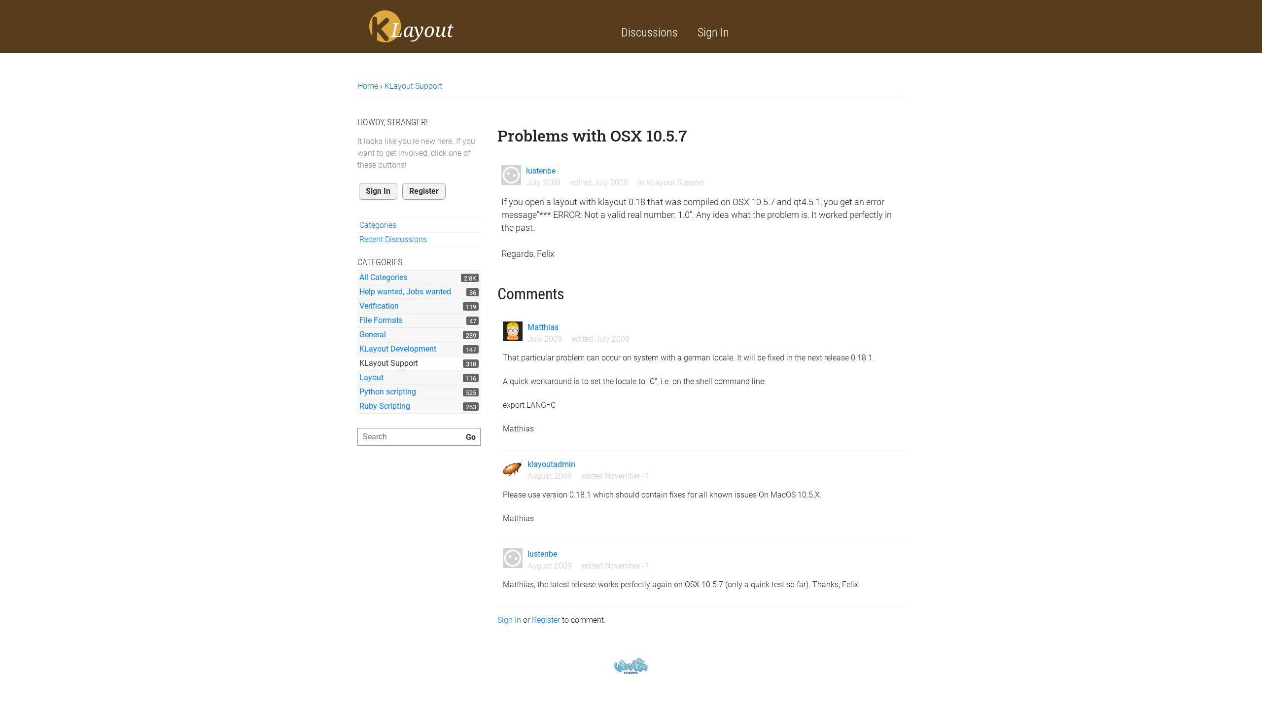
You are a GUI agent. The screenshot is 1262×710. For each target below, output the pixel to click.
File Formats (381, 320)
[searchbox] (419, 437)
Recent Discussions (393, 239)
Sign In (713, 32)
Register (424, 191)
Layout (371, 377)
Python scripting (387, 391)
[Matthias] (513, 331)
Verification (379, 306)
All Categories (383, 277)
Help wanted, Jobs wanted (405, 291)
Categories (377, 225)
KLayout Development (397, 349)
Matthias (543, 327)
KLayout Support (388, 363)
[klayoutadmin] (513, 468)
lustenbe (541, 171)
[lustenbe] (511, 175)
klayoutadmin (551, 464)
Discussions (649, 32)
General (372, 334)
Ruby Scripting (384, 406)
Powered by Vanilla (631, 666)
